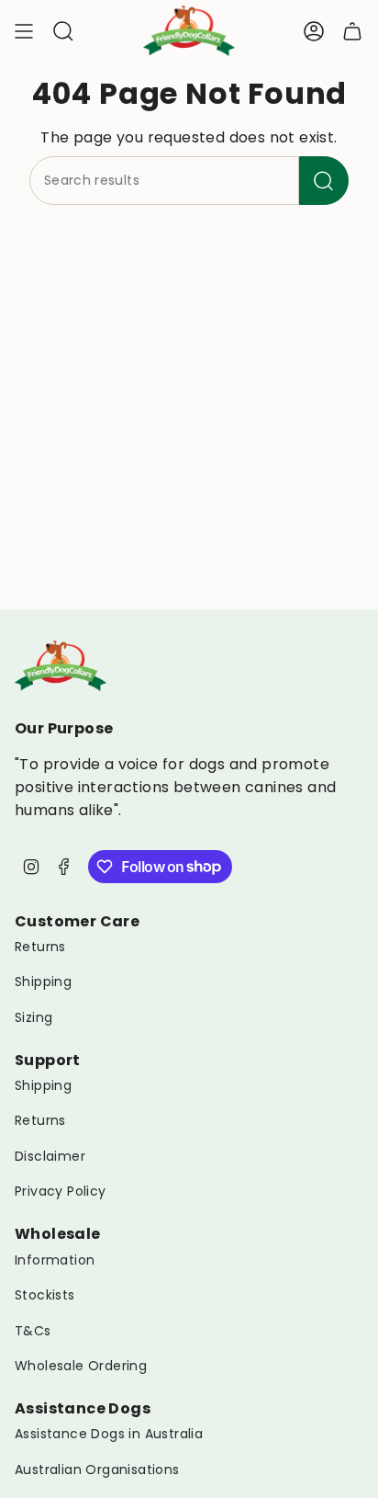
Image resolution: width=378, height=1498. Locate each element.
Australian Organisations (97, 1469)
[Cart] (352, 31)
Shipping (43, 981)
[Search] (324, 180)
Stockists (45, 1295)
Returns (40, 946)
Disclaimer (50, 1156)
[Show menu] (24, 31)
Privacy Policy (60, 1191)
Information (54, 1260)
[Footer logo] (60, 666)
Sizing (33, 1017)
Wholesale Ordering (81, 1365)
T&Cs (33, 1331)
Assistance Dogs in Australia (109, 1433)
